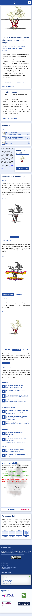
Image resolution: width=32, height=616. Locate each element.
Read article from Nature (11, 118)
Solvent (25, 350)
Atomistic (19, 294)
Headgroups (7, 350)
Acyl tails (17, 350)
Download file (12, 509)
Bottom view (7, 240)
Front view (15, 237)
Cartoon (5, 363)
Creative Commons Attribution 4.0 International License (12, 554)
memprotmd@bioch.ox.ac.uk (9, 567)
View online (25, 509)
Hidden (5, 298)
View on (7, 83)
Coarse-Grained (8, 294)
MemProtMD (5, 565)
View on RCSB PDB (8, 86)
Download (23, 233)
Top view (5, 237)
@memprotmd (7, 568)
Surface (14, 363)
